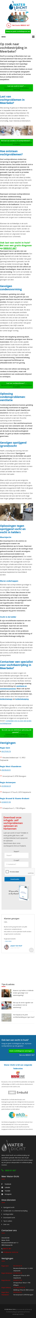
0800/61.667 (9, 248)
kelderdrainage (6, 699)
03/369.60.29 (6, 786)
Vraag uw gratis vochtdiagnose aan (18, 31)
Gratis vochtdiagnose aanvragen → (22, 1051)
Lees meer (8, 941)
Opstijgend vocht (8, 1207)
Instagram (8, 1194)
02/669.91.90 (6, 802)
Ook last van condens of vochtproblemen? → (16, 142)
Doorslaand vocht (9, 1218)
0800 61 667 (10, 1170)
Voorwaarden (21, 1309)
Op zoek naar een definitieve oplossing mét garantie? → (16, 733)
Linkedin (7, 1187)
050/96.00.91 (6, 770)
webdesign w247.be (18, 1314)
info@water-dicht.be (10, 1252)
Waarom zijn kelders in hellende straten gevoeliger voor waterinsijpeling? (23, 993)
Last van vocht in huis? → (16, 87)
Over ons (6, 1224)
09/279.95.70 (6, 751)
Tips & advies (7, 1221)
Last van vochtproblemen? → (16, 385)
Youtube (7, 1191)
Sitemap (28, 1309)
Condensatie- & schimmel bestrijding (15, 1211)
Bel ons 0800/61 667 (26, 1055)
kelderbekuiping (22, 699)
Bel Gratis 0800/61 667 (21, 25)
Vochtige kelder (8, 1214)
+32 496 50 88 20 (19, 1287)
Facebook (8, 1184)
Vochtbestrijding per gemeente (15, 1311)
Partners (27, 1311)
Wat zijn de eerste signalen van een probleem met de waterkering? (23, 1005)
